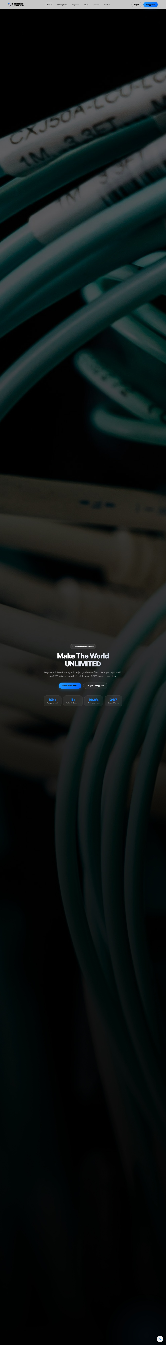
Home (49, 5)
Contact (96, 5)
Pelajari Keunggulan (95, 685)
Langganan (150, 5)
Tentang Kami (61, 5)
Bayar (136, 5)
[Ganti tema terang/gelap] (160, 1339)
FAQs (86, 5)
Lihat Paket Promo (70, 685)
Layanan (75, 5)
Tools (107, 5)
